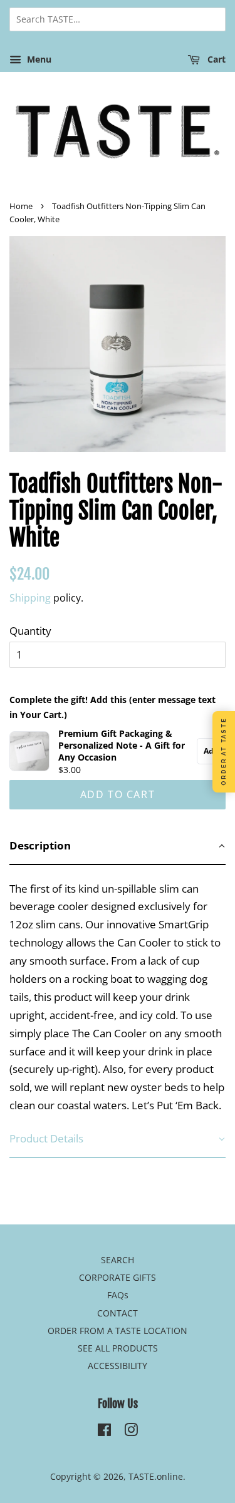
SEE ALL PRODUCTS (118, 1348)
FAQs (117, 1295)
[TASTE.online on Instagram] (131, 1432)
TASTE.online (155, 1476)
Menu (37, 59)
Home (21, 206)
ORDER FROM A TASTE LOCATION (117, 1330)
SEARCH (117, 1260)
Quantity (30, 630)
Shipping (30, 598)
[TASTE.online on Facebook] (104, 1432)
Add (211, 751)
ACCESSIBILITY (117, 1366)
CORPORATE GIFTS (117, 1277)
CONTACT (117, 1313)
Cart (215, 59)
